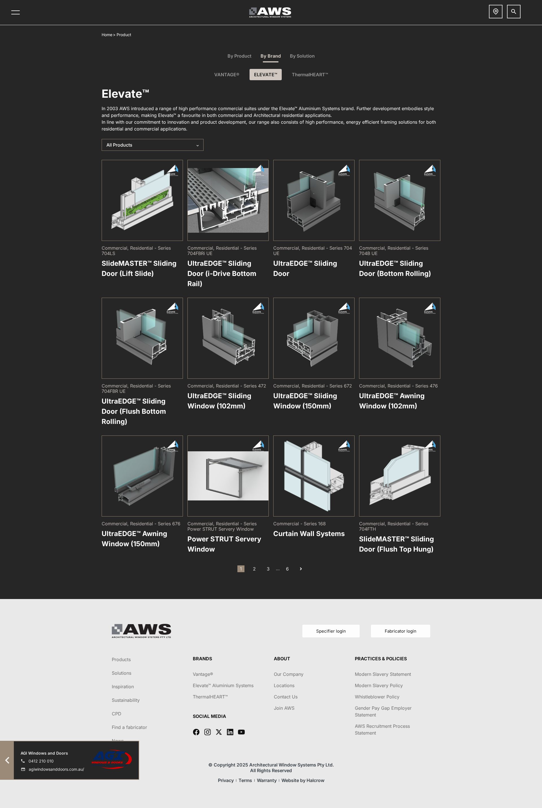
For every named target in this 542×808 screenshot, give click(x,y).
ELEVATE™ (265, 74)
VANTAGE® (226, 74)
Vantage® (203, 674)
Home (107, 34)
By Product (240, 56)
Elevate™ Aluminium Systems (223, 685)
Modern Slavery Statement (383, 674)
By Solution (302, 56)
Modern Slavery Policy (379, 685)
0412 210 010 (41, 761)
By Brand (271, 56)
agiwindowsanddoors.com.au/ (56, 769)
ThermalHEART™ (310, 74)
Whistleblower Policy (377, 697)
